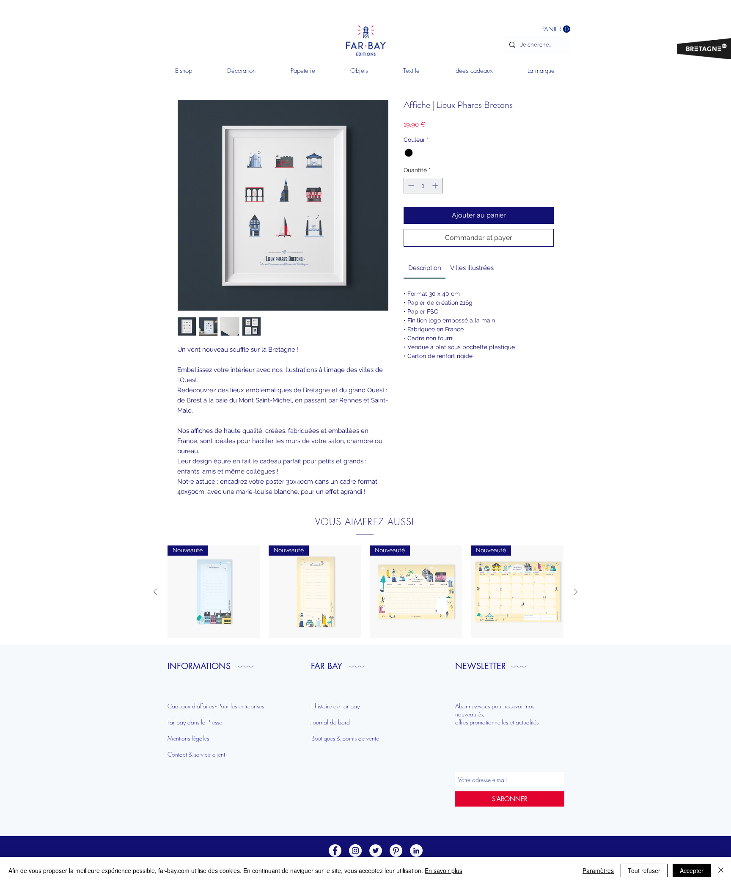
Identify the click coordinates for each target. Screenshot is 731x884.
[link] (424, 268)
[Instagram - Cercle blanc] (355, 850)
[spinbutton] (423, 185)
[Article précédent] (155, 592)
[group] (365, 592)
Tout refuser (644, 870)
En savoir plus (443, 870)
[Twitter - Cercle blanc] (375, 850)
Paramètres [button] (598, 870)
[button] (241, 71)
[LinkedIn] (416, 850)
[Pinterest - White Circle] (396, 850)
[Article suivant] (576, 592)
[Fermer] (721, 870)
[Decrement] (410, 185)
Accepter (692, 870)
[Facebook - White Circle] (335, 850)
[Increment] (436, 185)
